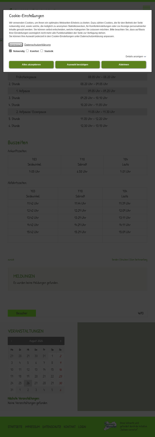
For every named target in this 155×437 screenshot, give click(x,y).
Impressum (15, 44)
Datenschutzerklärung (37, 44)
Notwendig (19, 51)
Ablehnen (124, 64)
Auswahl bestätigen (77, 64)
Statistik (48, 51)
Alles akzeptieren (31, 64)
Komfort (34, 51)
